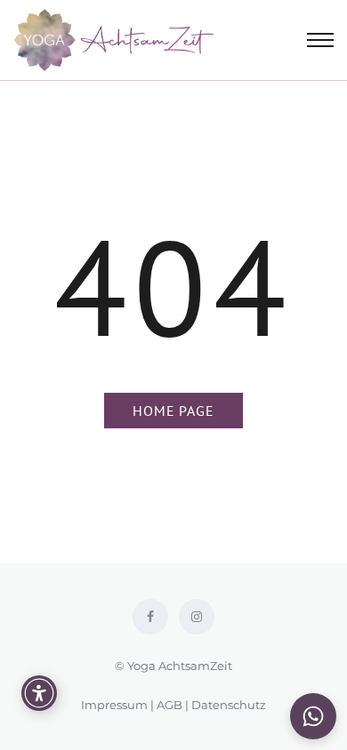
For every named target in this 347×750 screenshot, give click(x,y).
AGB (169, 705)
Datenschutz (228, 705)
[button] (313, 716)
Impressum (114, 705)
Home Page (173, 410)
